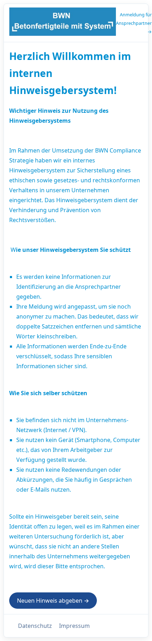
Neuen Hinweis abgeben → (53, 600)
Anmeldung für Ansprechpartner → (134, 23)
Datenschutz (35, 626)
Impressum (74, 626)
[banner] (62, 22)
